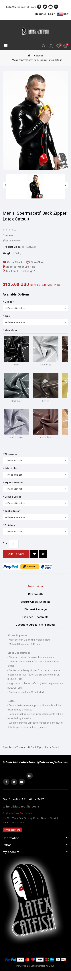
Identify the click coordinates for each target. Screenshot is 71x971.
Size (7, 316)
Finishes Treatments (35, 617)
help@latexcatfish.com (21, 7)
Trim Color (11, 468)
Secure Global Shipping (36, 601)
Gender (9, 301)
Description (35, 586)
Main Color (11, 330)
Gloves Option (13, 496)
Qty (5, 543)
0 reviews (8, 235)
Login (51, 14)
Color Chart (14, 262)
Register (40, 14)
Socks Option (12, 511)
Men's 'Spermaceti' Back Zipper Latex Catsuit (37, 60)
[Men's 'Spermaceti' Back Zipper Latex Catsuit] (35, 120)
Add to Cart (16, 554)
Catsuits (38, 55)
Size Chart (37, 262)
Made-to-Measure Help (20, 266)
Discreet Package (35, 609)
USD (65, 14)
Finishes (10, 525)
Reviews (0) (35, 594)
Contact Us (13, 829)
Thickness (11, 454)
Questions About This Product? (35, 624)
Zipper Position (14, 482)
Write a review (13, 240)
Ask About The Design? (20, 271)
